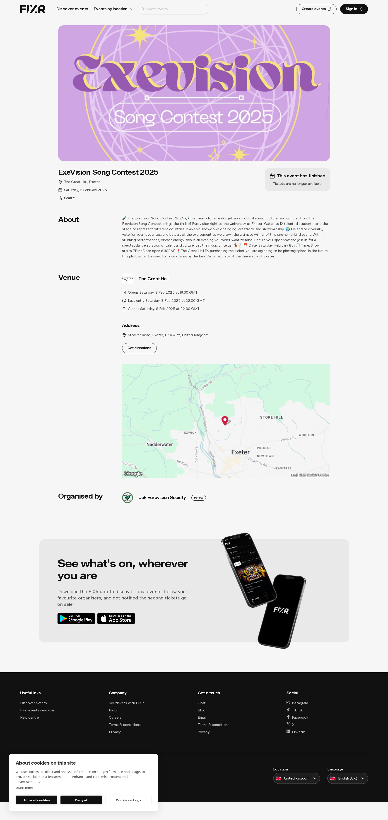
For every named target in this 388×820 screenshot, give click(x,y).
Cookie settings (128, 800)
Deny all (81, 800)
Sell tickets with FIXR (126, 703)
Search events (157, 9)
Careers (115, 717)
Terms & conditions (125, 725)
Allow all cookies (36, 800)
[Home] (33, 9)
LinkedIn (299, 732)
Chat (202, 703)
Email (202, 717)
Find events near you (37, 710)
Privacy (115, 732)
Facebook (300, 717)
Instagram (300, 703)
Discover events (72, 9)
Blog (113, 710)
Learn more (24, 787)
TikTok (297, 710)
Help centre (29, 717)
